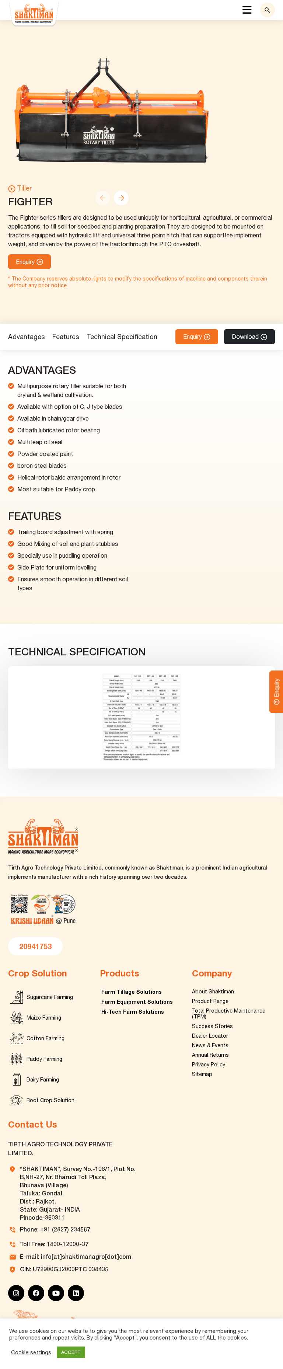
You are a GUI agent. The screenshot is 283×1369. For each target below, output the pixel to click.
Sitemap (202, 1074)
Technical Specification (122, 337)
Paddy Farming (44, 1059)
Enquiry (25, 261)
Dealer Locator (210, 1036)
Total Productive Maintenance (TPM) (228, 1014)
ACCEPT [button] (71, 1352)
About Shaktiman (213, 991)
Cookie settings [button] (31, 1352)
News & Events (210, 1045)
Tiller (24, 188)
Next (121, 198)
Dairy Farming (43, 1080)
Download (245, 336)
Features (65, 337)
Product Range (210, 1001)
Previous (102, 198)
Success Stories (212, 1026)
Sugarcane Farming (50, 997)
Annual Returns (210, 1055)
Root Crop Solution (50, 1100)
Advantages (26, 337)
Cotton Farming (45, 1038)
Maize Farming (44, 1018)
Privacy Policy (208, 1064)
